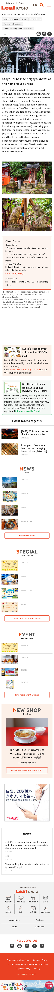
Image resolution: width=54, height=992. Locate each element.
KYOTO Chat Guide (11, 19)
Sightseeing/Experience (12, 24)
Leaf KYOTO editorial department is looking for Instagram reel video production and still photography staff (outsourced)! (27, 844)
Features (40, 920)
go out (23, 19)
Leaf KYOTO (6, 14)
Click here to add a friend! (27, 411)
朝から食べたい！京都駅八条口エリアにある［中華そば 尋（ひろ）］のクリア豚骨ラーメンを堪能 (27, 753)
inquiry (37, 968)
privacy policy (24, 968)
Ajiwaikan (40, 926)
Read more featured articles (27, 618)
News (14, 926)
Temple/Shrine (35, 19)
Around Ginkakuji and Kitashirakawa (18, 28)
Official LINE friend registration (24, 369)
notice (8, 856)
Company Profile (40, 960)
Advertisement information (18, 960)
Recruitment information (20, 964)
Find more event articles (27, 694)
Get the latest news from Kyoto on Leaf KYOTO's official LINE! (34, 387)
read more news (27, 535)
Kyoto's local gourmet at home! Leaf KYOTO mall (34, 352)
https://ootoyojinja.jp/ (15, 273)
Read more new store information (27, 770)
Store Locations (18, 14)
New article (14, 920)
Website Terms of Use (39, 964)
